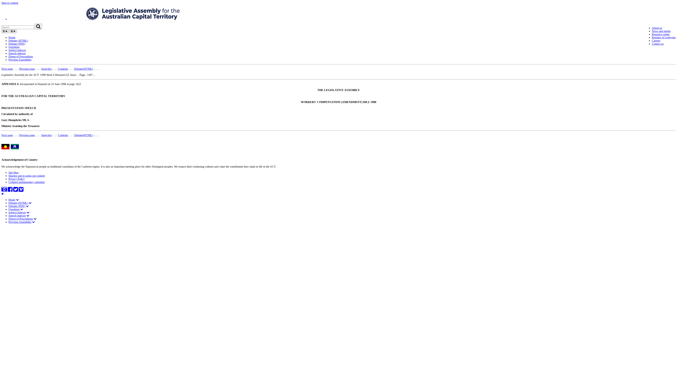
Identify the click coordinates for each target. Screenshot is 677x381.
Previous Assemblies (19, 59)
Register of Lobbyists (664, 37)
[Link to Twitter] (16, 190)
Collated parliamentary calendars (26, 182)
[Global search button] (38, 26)
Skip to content (9, 2)
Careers (656, 40)
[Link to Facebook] (10, 190)
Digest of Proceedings (20, 56)
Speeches (46, 68)
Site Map (13, 172)
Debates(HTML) (83, 68)
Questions (14, 47)
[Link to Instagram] (4, 190)
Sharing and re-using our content (26, 175)
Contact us (658, 43)
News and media (661, 31)
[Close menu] (2, 193)
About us (657, 27)
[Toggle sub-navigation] (17, 199)
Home (11, 37)
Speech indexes (17, 53)
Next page (7, 68)
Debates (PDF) (16, 43)
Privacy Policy (16, 178)
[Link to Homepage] (338, 14)
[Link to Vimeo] (21, 190)
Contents (63, 68)
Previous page (27, 68)
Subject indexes (17, 50)
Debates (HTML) (18, 40)
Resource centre (661, 34)
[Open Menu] (5, 31)
